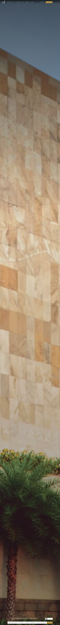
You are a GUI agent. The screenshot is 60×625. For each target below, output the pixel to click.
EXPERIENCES (18, 2)
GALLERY (49, 618)
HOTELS (14, 2)
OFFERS (22, 2)
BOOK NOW (49, 622)
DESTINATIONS (9, 2)
